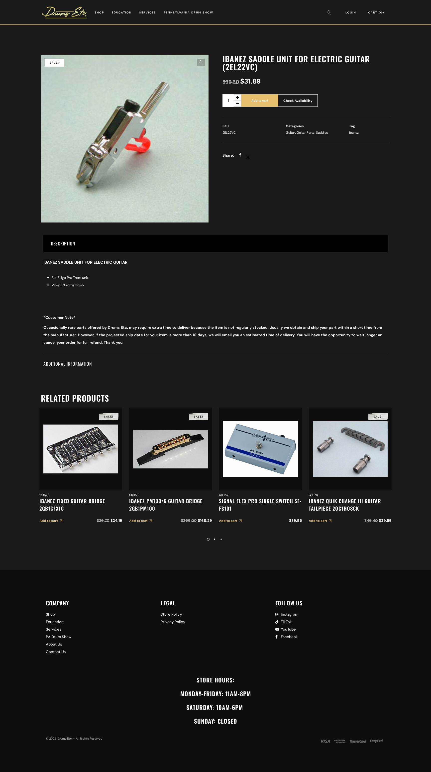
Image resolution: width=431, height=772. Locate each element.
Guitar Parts (306, 132)
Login (350, 12)
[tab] (215, 243)
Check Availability (298, 101)
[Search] (330, 12)
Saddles (322, 132)
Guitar (290, 132)
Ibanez (354, 132)
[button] (201, 62)
